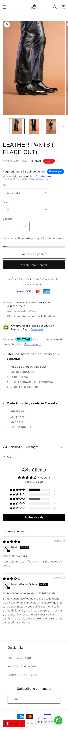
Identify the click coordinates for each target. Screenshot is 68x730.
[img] (12, 541)
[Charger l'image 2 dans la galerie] (33, 126)
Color (5, 202)
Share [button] (10, 457)
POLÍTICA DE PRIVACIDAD (23, 666)
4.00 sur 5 (44, 477)
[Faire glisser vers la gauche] (4, 127)
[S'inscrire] (56, 699)
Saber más (37, 329)
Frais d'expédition (11, 179)
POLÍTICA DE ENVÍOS (20, 658)
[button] (5, 7)
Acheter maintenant (34, 265)
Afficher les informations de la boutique (31, 316)
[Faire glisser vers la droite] (64, 127)
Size (5, 185)
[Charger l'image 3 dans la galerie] (51, 126)
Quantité (7, 218)
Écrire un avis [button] (34, 517)
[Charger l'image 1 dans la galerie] (16, 126)
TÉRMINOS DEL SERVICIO (22, 675)
